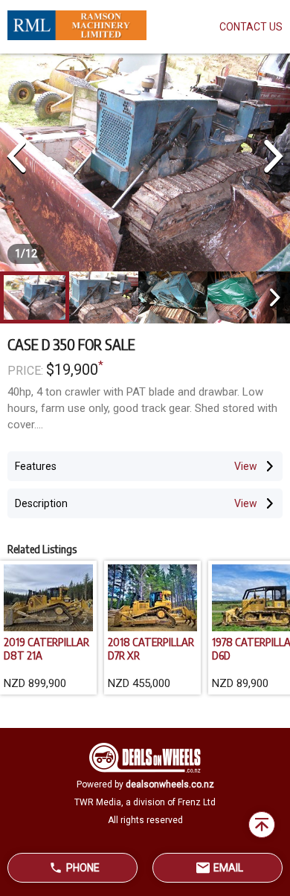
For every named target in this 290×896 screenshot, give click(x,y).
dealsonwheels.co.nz (170, 784)
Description (41, 503)
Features (36, 466)
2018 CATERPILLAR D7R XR (151, 648)
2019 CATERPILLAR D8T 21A (46, 648)
